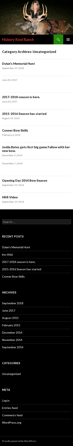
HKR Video (10, 197)
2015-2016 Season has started (24, 113)
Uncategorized (11, 374)
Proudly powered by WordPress (19, 441)
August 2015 (10, 318)
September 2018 (12, 303)
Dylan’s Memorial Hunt (18, 63)
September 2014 (12, 347)
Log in (6, 400)
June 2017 (8, 310)
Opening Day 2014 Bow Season (24, 180)
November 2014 (12, 340)
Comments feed (12, 415)
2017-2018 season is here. (21, 97)
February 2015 (11, 325)
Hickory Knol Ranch (18, 39)
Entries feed (10, 408)
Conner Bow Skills (15, 130)
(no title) (7, 254)
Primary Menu (68, 39)
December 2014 (12, 332)
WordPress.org (11, 422)
